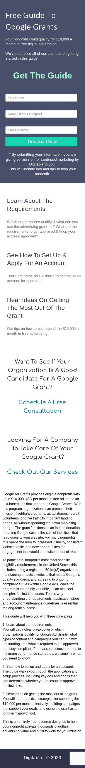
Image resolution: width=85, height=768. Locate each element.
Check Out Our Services (42, 472)
